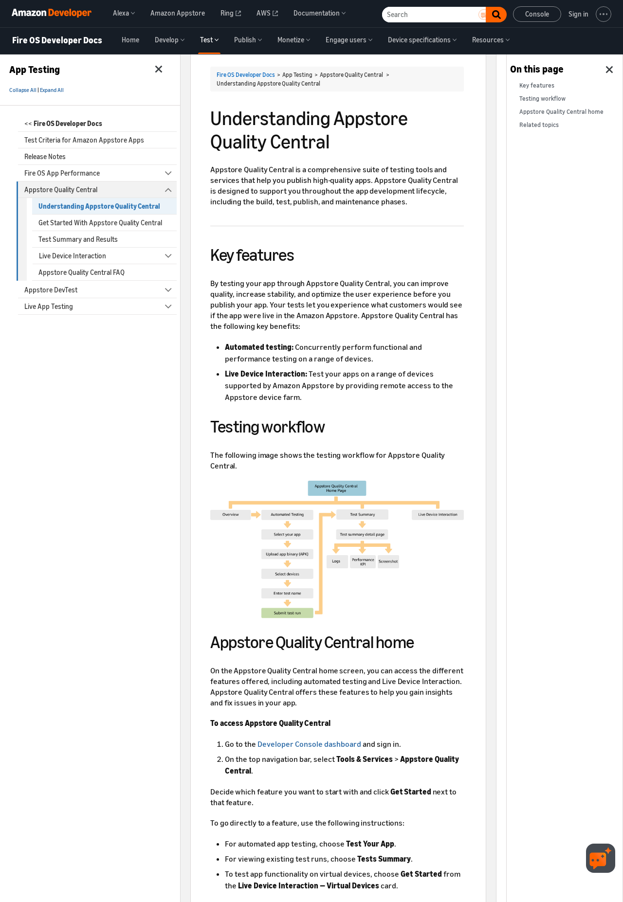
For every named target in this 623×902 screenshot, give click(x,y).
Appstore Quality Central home (561, 111)
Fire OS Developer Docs (57, 40)
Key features (536, 85)
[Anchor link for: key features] (302, 253)
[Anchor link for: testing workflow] (333, 424)
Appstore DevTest (50, 290)
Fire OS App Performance (62, 173)
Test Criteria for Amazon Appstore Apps (84, 140)
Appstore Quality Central (60, 189)
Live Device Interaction (72, 256)
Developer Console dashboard (309, 744)
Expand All (52, 90)
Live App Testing (48, 306)
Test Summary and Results (78, 239)
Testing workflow (542, 98)
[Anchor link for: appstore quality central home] (422, 640)
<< (63, 123)
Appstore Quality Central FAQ (81, 272)
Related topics (539, 124)
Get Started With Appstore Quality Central (100, 222)
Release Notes (45, 156)
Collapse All (23, 90)
